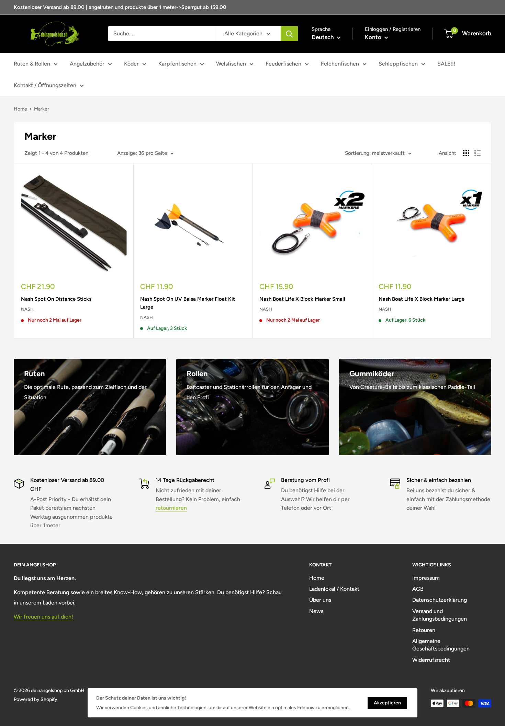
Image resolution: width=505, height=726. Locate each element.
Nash (27, 309)
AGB (418, 589)
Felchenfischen (340, 63)
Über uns (320, 600)
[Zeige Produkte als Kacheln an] (466, 153)
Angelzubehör (87, 63)
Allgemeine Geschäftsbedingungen (441, 645)
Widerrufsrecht (431, 660)
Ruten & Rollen (32, 63)
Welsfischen (231, 63)
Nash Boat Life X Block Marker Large (421, 299)
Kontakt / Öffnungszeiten (45, 85)
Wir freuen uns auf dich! (43, 616)
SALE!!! (446, 63)
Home (20, 109)
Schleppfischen (398, 63)
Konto (374, 37)
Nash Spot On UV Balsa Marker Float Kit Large (187, 303)
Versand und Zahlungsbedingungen (439, 615)
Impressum (426, 578)
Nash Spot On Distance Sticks (56, 299)
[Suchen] (289, 33)
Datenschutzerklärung (439, 600)
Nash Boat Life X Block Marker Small (302, 299)
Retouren (423, 630)
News (316, 611)
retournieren (171, 508)
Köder (131, 63)
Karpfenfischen (177, 63)
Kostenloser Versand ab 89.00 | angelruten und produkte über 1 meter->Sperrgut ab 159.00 (120, 7)
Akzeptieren (387, 703)
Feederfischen (283, 63)
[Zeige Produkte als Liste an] (477, 153)
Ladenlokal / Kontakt (334, 589)
